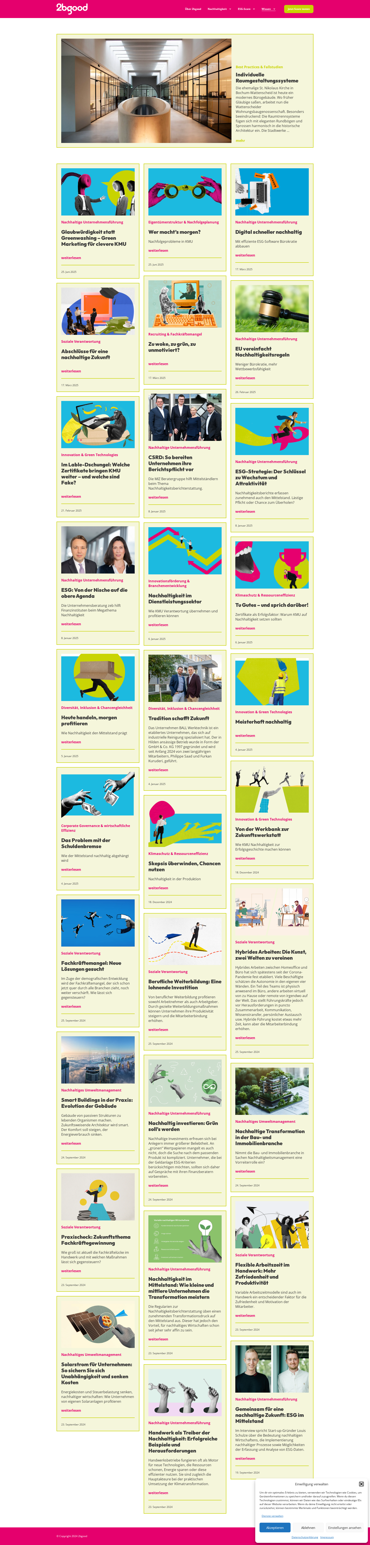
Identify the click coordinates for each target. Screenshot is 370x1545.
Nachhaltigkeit (217, 9)
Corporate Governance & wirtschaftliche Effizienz (95, 828)
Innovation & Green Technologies (89, 454)
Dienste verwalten (272, 1516)
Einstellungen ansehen (344, 1527)
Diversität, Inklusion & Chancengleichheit (97, 707)
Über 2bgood (193, 9)
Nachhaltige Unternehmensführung (92, 222)
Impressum (327, 1537)
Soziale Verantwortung (80, 341)
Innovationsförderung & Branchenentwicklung (169, 583)
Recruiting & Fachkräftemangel (175, 334)
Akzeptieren (275, 1527)
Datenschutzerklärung (305, 1537)
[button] (361, 1484)
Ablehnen (308, 1527)
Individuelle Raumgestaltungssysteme (267, 77)
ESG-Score (244, 9)
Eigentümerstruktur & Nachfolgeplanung (183, 222)
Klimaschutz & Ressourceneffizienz (265, 595)
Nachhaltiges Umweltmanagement (91, 1090)
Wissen (266, 9)
